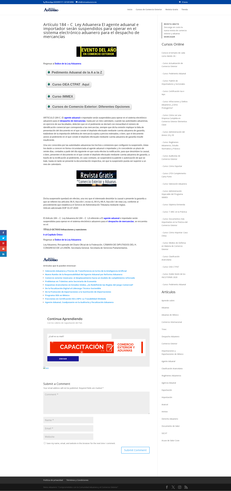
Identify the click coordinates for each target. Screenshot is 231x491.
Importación (167, 397)
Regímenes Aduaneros (171, 375)
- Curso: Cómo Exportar (172, 166)
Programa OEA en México (57, 295)
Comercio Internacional (172, 322)
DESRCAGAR (169, 36)
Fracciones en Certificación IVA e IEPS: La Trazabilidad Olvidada (75, 298)
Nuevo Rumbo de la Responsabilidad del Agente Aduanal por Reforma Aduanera (83, 274)
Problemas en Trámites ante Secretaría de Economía (70, 281)
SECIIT (164, 433)
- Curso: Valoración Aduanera (174, 184)
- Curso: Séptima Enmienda (173, 204)
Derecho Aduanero (170, 419)
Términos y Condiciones (77, 480)
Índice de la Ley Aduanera (68, 63)
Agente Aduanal (168, 361)
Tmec (164, 329)
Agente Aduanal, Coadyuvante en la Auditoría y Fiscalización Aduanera (79, 302)
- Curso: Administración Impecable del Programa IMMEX (172, 194)
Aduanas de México (170, 315)
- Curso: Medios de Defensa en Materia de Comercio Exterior (174, 246)
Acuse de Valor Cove (170, 440)
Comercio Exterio (169, 343)
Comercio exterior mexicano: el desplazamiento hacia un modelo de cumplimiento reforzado (90, 278)
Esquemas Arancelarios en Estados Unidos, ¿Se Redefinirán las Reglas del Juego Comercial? (89, 285)
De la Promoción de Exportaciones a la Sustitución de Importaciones (78, 292)
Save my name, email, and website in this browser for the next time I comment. (81, 443)
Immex (165, 411)
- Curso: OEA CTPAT (170, 267)
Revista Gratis (171, 10)
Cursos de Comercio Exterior (149, 10)
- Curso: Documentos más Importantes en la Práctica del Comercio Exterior (175, 222)
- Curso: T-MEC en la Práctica (174, 212)
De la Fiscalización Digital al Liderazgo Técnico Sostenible (73, 288)
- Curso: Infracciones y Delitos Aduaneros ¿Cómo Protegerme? (175, 104)
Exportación (167, 390)
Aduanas (165, 307)
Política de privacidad (53, 480)
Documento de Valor (171, 426)
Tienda (185, 10)
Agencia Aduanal (169, 383)
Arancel (165, 404)
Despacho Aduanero (170, 336)
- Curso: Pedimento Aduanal (174, 73)
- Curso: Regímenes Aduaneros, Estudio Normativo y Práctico (171, 145)
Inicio (129, 10)
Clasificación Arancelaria (172, 368)
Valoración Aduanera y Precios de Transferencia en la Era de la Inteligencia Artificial (86, 271)
